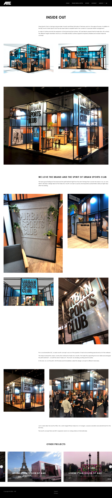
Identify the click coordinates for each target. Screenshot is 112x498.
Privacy (56, 493)
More (46, 479)
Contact (94, 3)
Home (67, 3)
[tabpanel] (28, 58)
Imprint (56, 491)
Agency (101, 3)
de (106, 3)
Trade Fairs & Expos (77, 3)
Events (87, 3)
